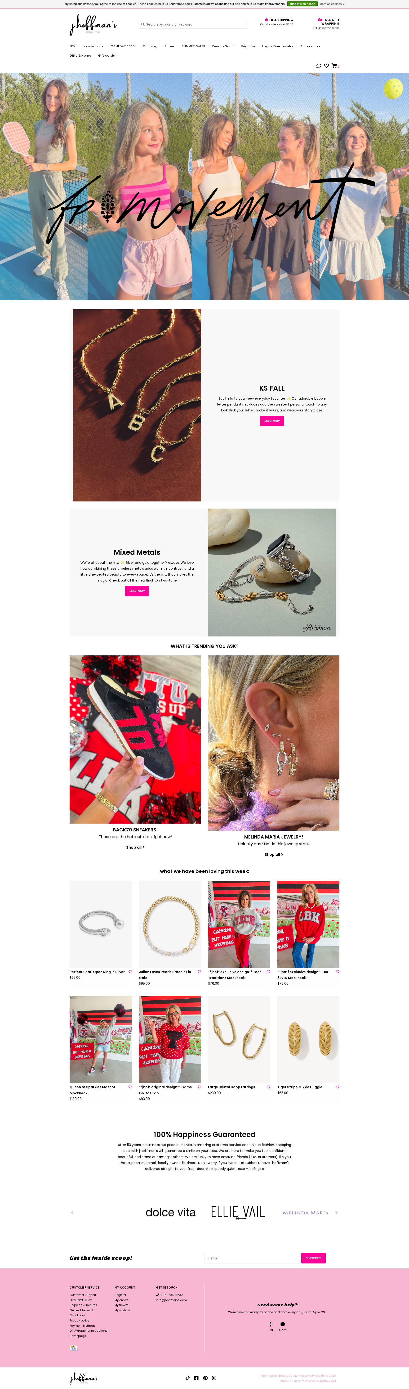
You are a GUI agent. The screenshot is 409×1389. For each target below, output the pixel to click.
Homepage (78, 1336)
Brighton (248, 46)
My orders (122, 1300)
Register (120, 1295)
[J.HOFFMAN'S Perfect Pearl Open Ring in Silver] (101, 924)
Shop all (134, 847)
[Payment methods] (74, 1349)
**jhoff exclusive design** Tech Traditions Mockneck (235, 975)
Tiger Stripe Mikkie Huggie (299, 1087)
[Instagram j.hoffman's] (214, 1378)
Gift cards (106, 56)
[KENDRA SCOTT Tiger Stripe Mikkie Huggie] (308, 1039)
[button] (318, 66)
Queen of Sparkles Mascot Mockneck (93, 1090)
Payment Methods (83, 1326)
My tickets (122, 1305)
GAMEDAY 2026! (123, 46)
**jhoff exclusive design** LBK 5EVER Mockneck (302, 975)
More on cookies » (332, 4)
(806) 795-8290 (171, 1295)
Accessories (310, 46)
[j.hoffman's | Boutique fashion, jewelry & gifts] (101, 24)
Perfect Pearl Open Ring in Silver (97, 972)
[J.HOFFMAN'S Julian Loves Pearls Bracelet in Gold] (170, 924)
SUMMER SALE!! (193, 46)
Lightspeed (328, 1381)
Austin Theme (290, 1381)
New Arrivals (94, 46)
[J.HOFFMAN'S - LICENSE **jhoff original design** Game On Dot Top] (170, 1039)
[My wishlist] (326, 66)
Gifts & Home (80, 56)
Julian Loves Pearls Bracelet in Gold (165, 975)
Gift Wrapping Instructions (88, 1331)
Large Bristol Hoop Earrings (231, 1087)
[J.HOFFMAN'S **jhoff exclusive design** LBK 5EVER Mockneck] (308, 924)
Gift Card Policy (81, 1300)
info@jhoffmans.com (171, 1300)
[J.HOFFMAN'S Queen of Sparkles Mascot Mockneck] (101, 1039)
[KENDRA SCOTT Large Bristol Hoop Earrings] (239, 1039)
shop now (272, 421)
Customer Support (83, 1295)
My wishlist (122, 1310)
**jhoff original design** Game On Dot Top (165, 1090)
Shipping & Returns (83, 1305)
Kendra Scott (223, 46)
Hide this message (302, 4)
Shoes (169, 46)
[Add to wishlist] (130, 972)
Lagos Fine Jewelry (277, 46)
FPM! (73, 46)
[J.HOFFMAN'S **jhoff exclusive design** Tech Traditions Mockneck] (239, 924)
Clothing (150, 46)
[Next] (336, 1213)
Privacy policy (79, 1320)
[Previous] (72, 1213)
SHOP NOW (137, 591)
